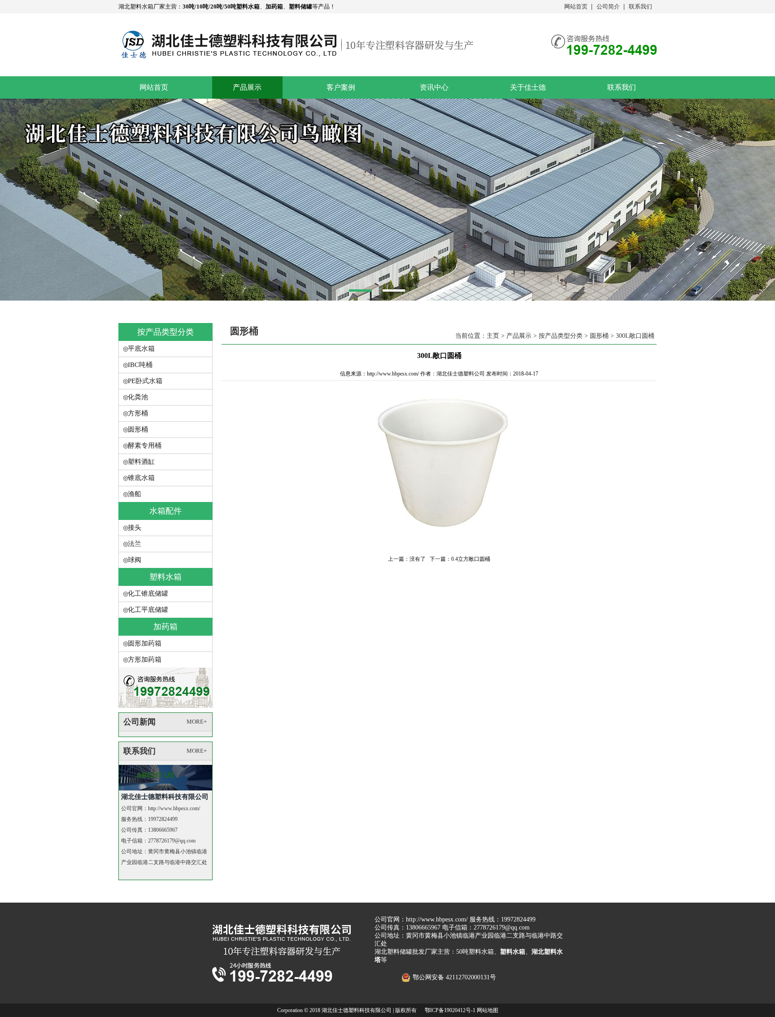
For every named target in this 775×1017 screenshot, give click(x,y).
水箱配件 (165, 510)
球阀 (134, 559)
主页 (493, 335)
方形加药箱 (144, 659)
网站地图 (487, 1010)
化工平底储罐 (148, 609)
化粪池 (138, 397)
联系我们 (640, 6)
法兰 (134, 543)
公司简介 (608, 6)
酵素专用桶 (144, 445)
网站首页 (576, 6)
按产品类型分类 (165, 331)
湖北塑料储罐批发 (399, 951)
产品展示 (247, 87)
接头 (134, 527)
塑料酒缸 (141, 461)
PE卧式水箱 (145, 380)
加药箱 (165, 626)
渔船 (134, 494)
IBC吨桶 (140, 364)
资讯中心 (434, 87)
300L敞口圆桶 (635, 335)
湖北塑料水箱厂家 (141, 6)
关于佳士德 (528, 87)
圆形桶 (138, 429)
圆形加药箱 (144, 643)
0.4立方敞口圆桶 (470, 559)
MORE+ (197, 721)
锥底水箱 (141, 477)
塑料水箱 (165, 576)
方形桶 (138, 413)
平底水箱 (141, 348)
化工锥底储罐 (148, 593)
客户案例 (341, 87)
